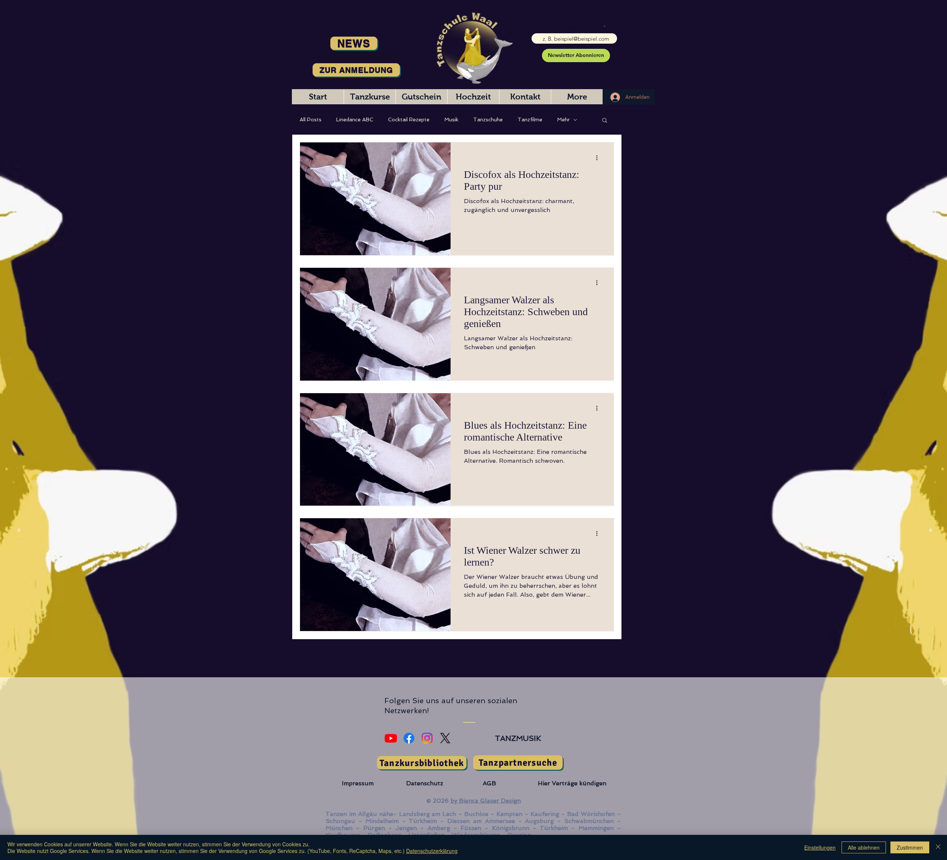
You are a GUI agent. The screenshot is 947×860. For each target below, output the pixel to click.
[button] (604, 121)
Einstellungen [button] (820, 847)
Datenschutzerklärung (432, 850)
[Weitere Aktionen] (599, 157)
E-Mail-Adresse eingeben (572, 27)
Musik (451, 119)
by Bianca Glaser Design (486, 800)
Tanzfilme (530, 119)
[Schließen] (938, 847)
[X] (445, 738)
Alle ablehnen (864, 847)
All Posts (310, 119)
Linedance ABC (354, 119)
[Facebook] (409, 738)
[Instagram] (427, 738)
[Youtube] (391, 738)
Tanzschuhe (488, 119)
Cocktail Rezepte (408, 119)
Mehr (563, 119)
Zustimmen (910, 847)
